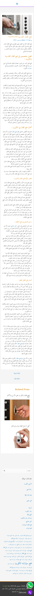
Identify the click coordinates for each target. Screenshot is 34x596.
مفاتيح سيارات (8, 570)
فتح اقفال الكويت (28, 557)
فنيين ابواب (29, 528)
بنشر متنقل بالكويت (28, 538)
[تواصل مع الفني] (30, 592)
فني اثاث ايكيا (17, 567)
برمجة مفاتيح (17, 535)
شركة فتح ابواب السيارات (9, 541)
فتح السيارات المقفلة (7, 556)
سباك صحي (29, 489)
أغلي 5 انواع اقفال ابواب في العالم (20, 426)
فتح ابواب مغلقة (29, 553)
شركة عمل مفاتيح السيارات (28, 541)
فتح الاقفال (14, 556)
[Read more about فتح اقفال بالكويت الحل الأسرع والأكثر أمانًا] (17, 410)
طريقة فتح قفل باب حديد (27, 547)
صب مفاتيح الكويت (12, 544)
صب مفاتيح (19, 544)
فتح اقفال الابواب (17, 553)
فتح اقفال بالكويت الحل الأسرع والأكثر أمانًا (18, 396)
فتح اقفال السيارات (27, 525)
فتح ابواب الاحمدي (23, 550)
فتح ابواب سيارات (8, 550)
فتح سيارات (18, 559)
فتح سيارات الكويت (23, 563)
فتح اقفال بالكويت (20, 557)
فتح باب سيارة (24, 559)
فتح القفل (30, 559)
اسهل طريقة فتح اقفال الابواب (26, 536)
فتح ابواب (29, 550)
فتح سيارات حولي (11, 564)
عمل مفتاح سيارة (11, 547)
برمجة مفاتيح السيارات (10, 535)
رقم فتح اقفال (19, 358)
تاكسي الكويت (28, 484)
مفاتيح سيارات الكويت (28, 573)
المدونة (30, 508)
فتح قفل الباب (29, 567)
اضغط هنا (5, 586)
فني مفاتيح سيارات (22, 570)
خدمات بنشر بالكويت (26, 518)
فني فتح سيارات (28, 570)
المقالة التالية (17, 378)
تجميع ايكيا (29, 514)
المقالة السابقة (17, 373)
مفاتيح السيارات (15, 570)
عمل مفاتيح (14, 226)
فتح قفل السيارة (23, 567)
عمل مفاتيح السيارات (18, 547)
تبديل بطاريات (21, 538)
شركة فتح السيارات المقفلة (27, 544)
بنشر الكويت (28, 511)
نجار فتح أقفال (15, 573)
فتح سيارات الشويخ (12, 559)
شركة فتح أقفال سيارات (19, 541)
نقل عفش (29, 500)
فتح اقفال (14, 131)
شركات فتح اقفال (14, 538)
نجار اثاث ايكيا (28, 495)
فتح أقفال (5, 547)
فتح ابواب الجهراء (16, 550)
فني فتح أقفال (12, 567)
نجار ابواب (21, 573)
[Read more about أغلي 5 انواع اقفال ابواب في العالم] (19, 438)
